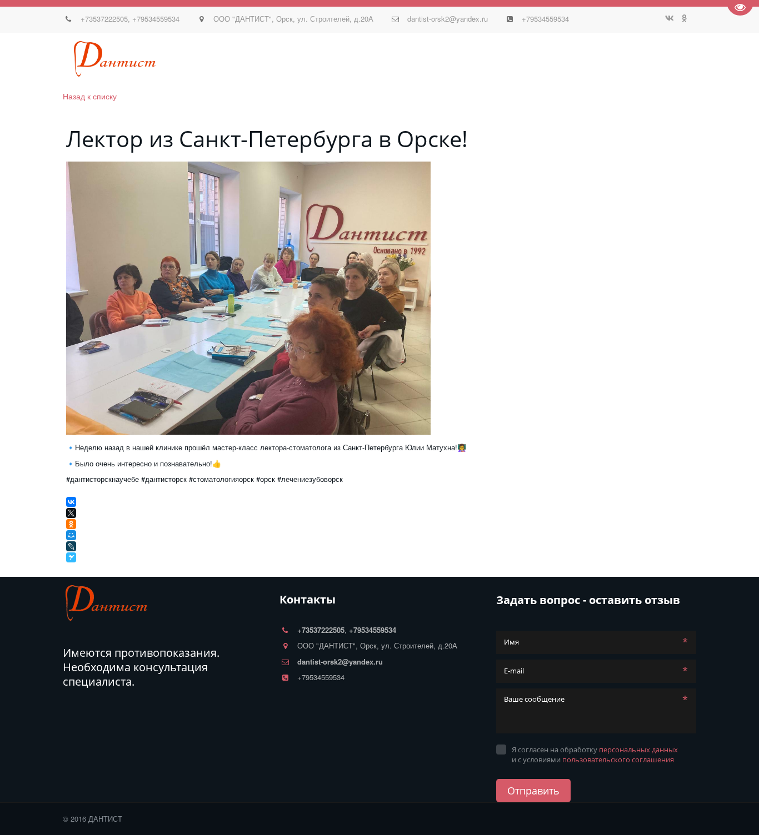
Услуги (243, 58)
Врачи (111, 58)
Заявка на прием (572, 58)
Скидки (284, 58)
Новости (153, 58)
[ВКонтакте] (71, 502)
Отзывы (201, 58)
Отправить (533, 790)
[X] (71, 513)
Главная (35, 58)
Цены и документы (353, 58)
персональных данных (638, 749)
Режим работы (491, 58)
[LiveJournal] (71, 546)
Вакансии (642, 58)
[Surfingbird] (72, 557)
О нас (76, 58)
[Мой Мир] (71, 535)
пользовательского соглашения (618, 759)
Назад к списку (90, 96)
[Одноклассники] (71, 524)
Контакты (428, 58)
